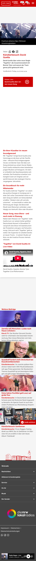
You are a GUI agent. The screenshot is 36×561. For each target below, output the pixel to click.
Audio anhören (28, 422)
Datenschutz (15, 528)
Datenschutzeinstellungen (10, 531)
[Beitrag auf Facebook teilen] (13, 52)
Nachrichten (6, 471)
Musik (4, 493)
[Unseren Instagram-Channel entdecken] (8, 535)
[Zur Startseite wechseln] (6, 3)
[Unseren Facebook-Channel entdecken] (5, 535)
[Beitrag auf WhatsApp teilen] (10, 52)
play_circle (28, 556)
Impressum (5, 528)
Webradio (5, 466)
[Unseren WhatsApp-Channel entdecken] (2, 535)
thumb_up (32, 556)
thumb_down (25, 556)
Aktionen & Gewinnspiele (11, 477)
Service (4, 482)
